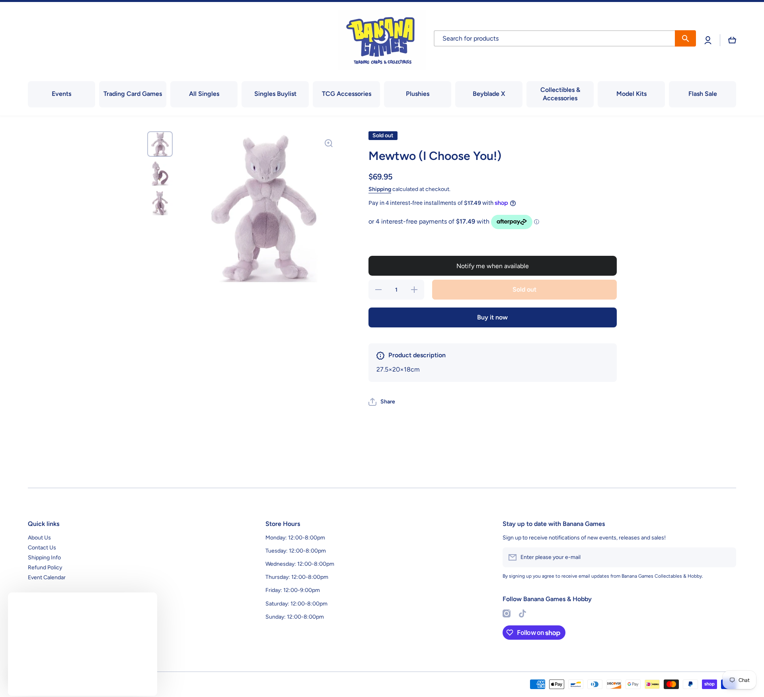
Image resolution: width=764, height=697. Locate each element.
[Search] (685, 38)
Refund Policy (45, 567)
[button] (732, 40)
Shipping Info (44, 557)
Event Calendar (47, 577)
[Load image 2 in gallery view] (160, 173)
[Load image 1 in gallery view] (160, 144)
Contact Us (42, 547)
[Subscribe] (726, 557)
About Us (39, 537)
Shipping (379, 189)
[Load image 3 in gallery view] (160, 203)
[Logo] (382, 40)
